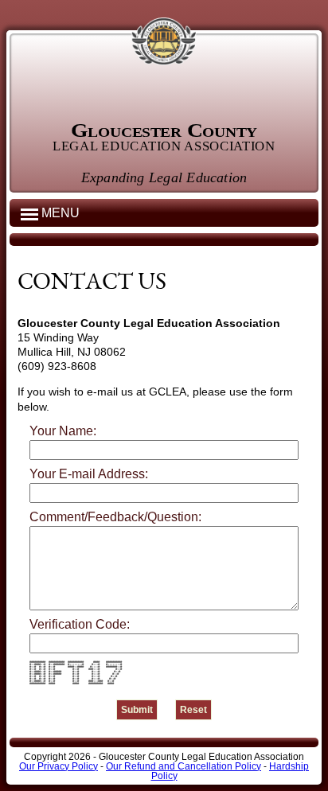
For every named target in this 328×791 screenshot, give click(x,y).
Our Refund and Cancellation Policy (183, 766)
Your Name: (62, 431)
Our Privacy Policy (58, 766)
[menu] (29, 213)
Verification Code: (79, 624)
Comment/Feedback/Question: (115, 517)
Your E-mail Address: (88, 474)
